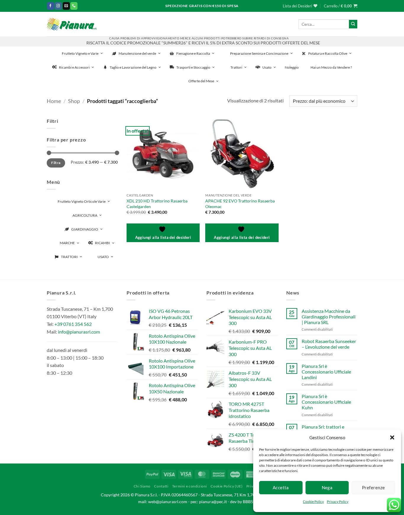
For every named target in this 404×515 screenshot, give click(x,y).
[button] (392, 437)
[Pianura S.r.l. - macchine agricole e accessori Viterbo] (72, 24)
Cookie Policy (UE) (227, 486)
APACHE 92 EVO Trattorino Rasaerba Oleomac (240, 203)
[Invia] (353, 24)
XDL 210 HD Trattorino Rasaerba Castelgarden (157, 203)
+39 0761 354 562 (73, 324)
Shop (74, 101)
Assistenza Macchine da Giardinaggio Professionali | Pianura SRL (328, 316)
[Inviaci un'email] (66, 5)
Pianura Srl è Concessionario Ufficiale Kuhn (326, 401)
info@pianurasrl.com (79, 331)
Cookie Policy (313, 501)
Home (54, 101)
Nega (327, 487)
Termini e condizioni (189, 486)
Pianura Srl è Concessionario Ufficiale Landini (326, 371)
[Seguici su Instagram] (58, 5)
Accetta (281, 487)
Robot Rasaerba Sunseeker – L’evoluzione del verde (329, 344)
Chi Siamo (142, 486)
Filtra (55, 162)
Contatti (161, 486)
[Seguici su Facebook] (50, 5)
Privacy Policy (337, 501)
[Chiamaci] (73, 5)
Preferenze (373, 487)
